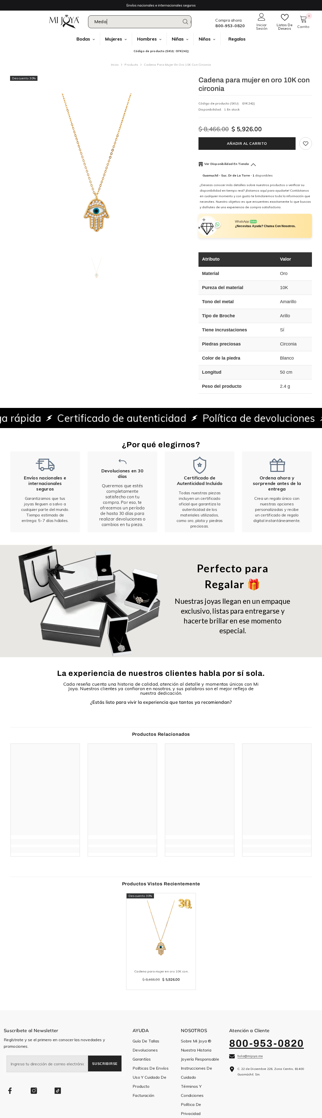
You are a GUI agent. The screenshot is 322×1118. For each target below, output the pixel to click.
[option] (96, 162)
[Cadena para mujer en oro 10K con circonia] (161, 927)
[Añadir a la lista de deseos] (305, 143)
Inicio (115, 64)
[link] (45, 491)
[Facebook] (10, 1090)
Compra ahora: (228, 20)
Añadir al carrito (248, 143)
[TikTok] (57, 1090)
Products (131, 64)
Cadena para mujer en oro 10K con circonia (161, 971)
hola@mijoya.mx (250, 1056)
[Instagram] (33, 1090)
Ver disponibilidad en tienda (226, 164)
